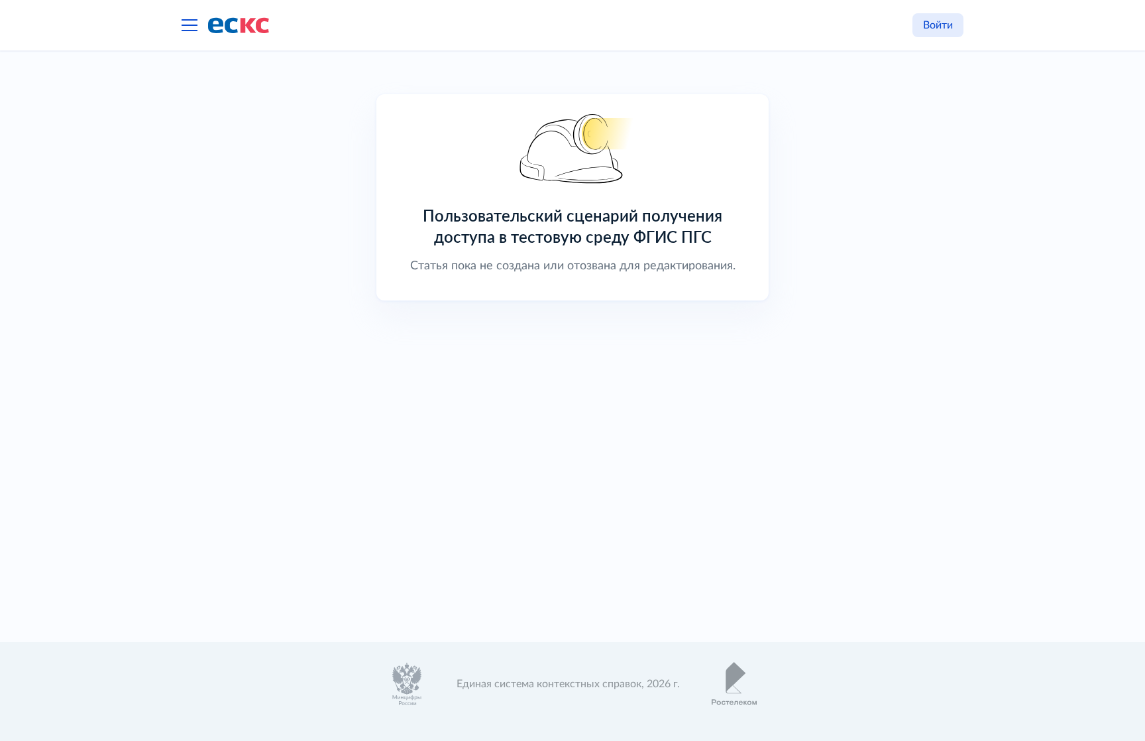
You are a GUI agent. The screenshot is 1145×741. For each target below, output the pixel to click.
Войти (938, 25)
